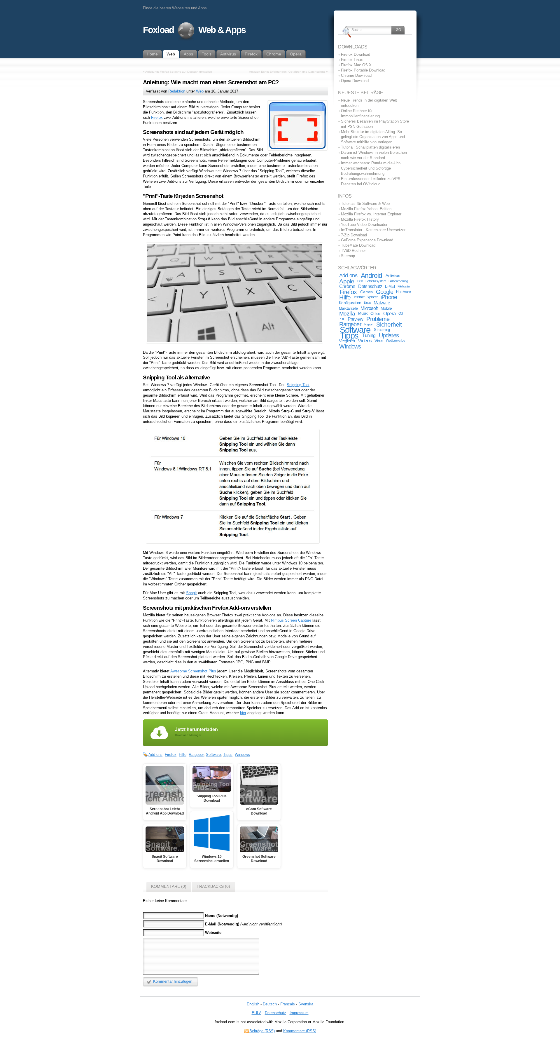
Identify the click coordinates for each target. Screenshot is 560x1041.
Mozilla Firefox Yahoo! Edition (366, 209)
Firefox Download (355, 54)
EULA (256, 1013)
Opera (389, 313)
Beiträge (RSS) (262, 1031)
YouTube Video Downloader (364, 224)
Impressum (299, 1013)
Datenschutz (370, 286)
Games (366, 292)
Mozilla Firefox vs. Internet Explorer (371, 214)
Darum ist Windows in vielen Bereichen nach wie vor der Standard (374, 155)
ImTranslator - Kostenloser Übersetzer (373, 230)
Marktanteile (348, 308)
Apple (346, 281)
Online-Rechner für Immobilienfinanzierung (360, 113)
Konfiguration (350, 303)
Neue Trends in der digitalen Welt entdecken (369, 103)
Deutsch (270, 1004)
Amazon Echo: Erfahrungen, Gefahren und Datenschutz (287, 71)
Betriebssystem (375, 281)
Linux (367, 302)
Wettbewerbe (395, 340)
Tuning (368, 335)
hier (243, 713)
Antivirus (393, 275)
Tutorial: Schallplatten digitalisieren (370, 147)
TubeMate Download (358, 245)
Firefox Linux (352, 59)
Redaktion (176, 91)
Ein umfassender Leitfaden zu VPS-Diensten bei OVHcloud (371, 181)
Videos (365, 340)
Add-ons (155, 754)
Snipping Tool (298, 385)
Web (200, 91)
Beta (360, 281)
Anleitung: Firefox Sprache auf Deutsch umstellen (178, 71)
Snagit (191, 593)
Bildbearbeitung (398, 281)
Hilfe (182, 754)
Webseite (213, 932)
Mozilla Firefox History (360, 219)
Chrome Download (356, 75)
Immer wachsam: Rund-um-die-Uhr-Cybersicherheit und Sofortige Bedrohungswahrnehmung (371, 168)
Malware (382, 302)
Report (368, 324)
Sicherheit (389, 324)
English (253, 1004)
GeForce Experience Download (367, 240)
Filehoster (404, 286)
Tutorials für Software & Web (365, 203)
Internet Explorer (366, 297)
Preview (355, 319)
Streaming (382, 330)
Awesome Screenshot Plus (193, 671)
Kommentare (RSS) (299, 1031)
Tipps (227, 754)
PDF (342, 319)
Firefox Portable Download (363, 70)
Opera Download (355, 81)
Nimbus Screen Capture (291, 620)
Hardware (403, 292)
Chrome (347, 286)
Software (213, 754)
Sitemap (348, 256)
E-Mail (390, 286)
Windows (242, 754)
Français (287, 1004)
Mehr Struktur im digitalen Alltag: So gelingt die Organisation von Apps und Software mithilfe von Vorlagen (373, 137)
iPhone (389, 297)
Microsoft (368, 308)
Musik (363, 313)
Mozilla (347, 314)
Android (371, 275)
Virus (378, 340)
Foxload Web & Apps (194, 30)
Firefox (157, 117)
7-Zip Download (354, 235)
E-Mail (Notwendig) (222, 924)
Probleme (377, 319)
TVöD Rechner (353, 250)
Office (375, 313)
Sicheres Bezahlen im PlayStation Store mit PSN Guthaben (375, 124)
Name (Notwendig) (221, 915)
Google (384, 292)
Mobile (386, 308)
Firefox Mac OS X (356, 65)
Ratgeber (196, 754)
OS (400, 313)
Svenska (305, 1004)
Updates (389, 335)
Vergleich (347, 340)
